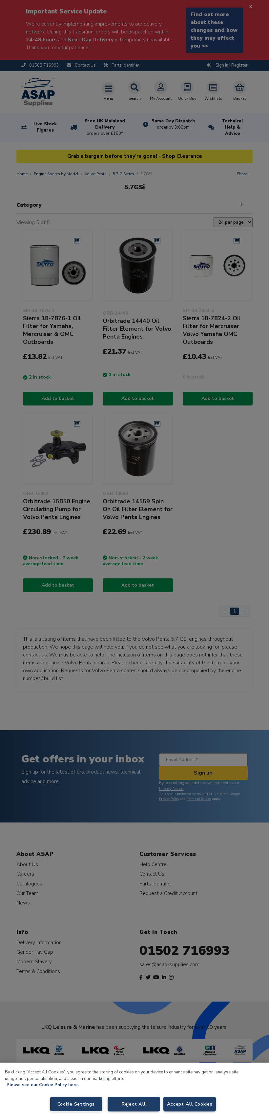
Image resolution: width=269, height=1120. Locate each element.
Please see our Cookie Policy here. (43, 1085)
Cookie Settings (76, 1104)
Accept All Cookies (190, 1104)
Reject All (133, 1104)
